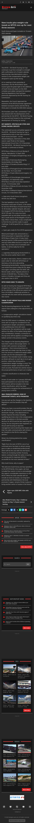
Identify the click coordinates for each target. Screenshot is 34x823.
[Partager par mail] (26, 510)
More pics (27, 710)
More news (27, 628)
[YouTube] (29, 2)
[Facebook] (20, 2)
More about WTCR (26, 547)
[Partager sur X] (8, 510)
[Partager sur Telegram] (23, 510)
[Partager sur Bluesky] (11, 510)
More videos (26, 789)
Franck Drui (9, 61)
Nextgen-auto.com (14, 817)
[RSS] (32, 2)
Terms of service (17, 809)
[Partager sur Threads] (17, 510)
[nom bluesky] (23, 2)
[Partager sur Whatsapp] (20, 510)
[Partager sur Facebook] (14, 510)
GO (28, 564)
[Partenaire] (17, 797)
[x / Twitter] (26, 2)
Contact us (17, 812)
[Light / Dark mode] (2, 2)
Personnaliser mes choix (17, 821)
